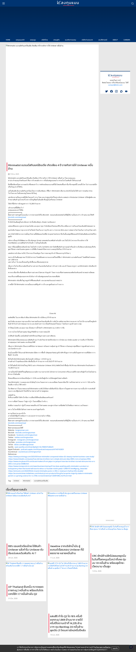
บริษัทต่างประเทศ (87, 40)
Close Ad (52, 313)
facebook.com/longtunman (27, 435)
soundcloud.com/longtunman (29, 452)
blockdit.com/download (17, 217)
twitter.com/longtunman (24, 437)
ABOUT (115, 40)
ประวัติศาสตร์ (102, 40)
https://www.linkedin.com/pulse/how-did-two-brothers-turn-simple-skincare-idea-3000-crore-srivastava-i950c (50, 459)
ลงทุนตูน (33, 40)
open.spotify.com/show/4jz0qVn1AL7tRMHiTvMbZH (34, 447)
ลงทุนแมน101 (20, 40)
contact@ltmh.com (115, 85)
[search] (132, 3)
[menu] (4, 3)
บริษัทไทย (44, 40)
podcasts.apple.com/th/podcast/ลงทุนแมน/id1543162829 (42, 449)
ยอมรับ (115, 648)
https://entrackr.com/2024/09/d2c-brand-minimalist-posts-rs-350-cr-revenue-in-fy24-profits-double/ (46, 471)
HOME (8, 40)
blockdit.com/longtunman (25, 432)
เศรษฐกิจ (56, 40)
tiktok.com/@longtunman (24, 444)
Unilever (16, 481)
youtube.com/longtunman (26, 442)
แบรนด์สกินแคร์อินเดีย (41, 481)
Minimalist (26, 481)
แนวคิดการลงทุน (70, 40)
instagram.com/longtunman (28, 440)
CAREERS (126, 40)
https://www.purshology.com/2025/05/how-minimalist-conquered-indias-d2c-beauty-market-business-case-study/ (51, 456)
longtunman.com (21, 430)
